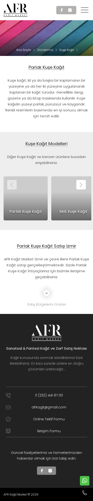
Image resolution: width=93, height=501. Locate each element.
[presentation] (12, 184)
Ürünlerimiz (45, 50)
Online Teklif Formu (49, 419)
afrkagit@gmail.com (48, 407)
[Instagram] (70, 10)
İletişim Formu (49, 431)
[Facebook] (62, 10)
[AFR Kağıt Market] (15, 10)
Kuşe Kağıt (66, 50)
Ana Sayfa (23, 50)
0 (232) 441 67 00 (49, 395)
